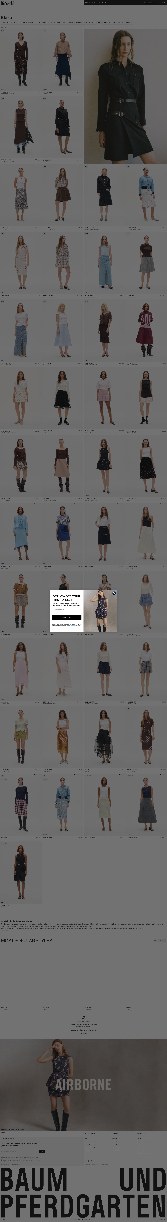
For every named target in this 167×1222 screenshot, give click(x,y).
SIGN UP (66, 617)
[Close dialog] (114, 593)
